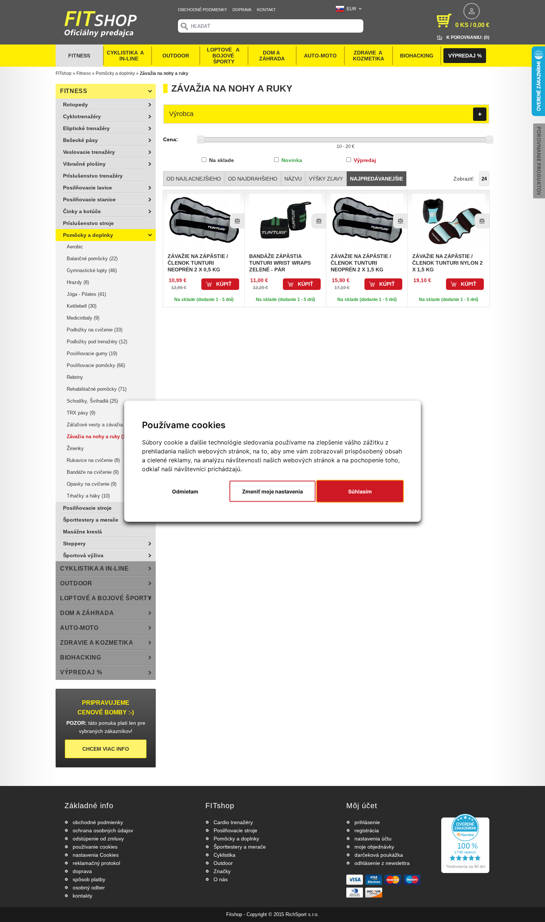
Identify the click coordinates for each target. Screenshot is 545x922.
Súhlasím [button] (360, 491)
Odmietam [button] (185, 491)
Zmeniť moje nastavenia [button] (272, 491)
